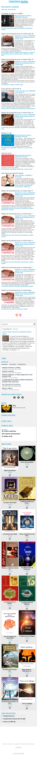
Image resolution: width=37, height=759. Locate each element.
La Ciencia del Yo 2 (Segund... (27, 603)
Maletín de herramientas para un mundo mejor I (16, 290)
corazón (21, 185)
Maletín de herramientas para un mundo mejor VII (17, 59)
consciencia (13, 108)
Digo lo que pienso (10, 470)
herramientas (21, 28)
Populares (12, 364)
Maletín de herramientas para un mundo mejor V (16, 214)
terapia (3, 149)
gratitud (17, 52)
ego (25, 185)
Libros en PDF (8, 722)
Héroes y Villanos (7, 388)
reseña (26, 147)
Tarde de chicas (6, 153)
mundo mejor (19, 84)
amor (16, 185)
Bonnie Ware (5, 52)
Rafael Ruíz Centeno (7, 209)
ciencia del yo (5, 108)
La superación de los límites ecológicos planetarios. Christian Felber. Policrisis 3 (17, 380)
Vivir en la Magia (27, 703)
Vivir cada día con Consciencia (11, 384)
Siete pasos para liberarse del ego (12, 173)
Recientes (4, 364)
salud (30, 147)
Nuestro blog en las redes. (19, 407)
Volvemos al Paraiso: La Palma (11, 367)
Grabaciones (7, 716)
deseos (12, 52)
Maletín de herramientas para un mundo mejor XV (17, 113)
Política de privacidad (18, 753)
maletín (12, 84)
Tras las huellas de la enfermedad (10, 637)
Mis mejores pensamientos (11, 434)
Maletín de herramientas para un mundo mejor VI (17, 191)
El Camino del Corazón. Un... (10, 670)
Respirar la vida (6, 133)
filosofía (3, 28)
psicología (32, 127)
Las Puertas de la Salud (10, 534)
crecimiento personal (7, 127)
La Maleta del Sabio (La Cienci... (27, 502)
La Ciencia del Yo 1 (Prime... (10, 602)
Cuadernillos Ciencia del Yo (12, 719)
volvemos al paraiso (8, 371)
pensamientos (31, 108)
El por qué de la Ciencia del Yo (11, 89)
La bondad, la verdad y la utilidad (12, 13)
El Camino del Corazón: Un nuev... (10, 702)
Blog (14, 405)
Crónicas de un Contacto (27, 636)
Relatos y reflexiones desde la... (10, 568)
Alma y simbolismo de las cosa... (27, 534)
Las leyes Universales (9, 502)
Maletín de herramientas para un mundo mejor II (16, 267)
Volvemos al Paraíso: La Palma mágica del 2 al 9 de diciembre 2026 (17, 375)
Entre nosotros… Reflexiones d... (27, 670)
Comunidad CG (7, 329)
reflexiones (26, 54)
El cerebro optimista (9, 431)
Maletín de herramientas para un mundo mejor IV (17, 241)
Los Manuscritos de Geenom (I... (27, 568)
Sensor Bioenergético (27, 462)
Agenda (3, 358)
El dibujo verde (7, 436)
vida (2, 129)
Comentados (22, 364)
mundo (3, 236)
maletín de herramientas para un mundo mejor (18, 53)
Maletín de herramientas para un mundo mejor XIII (17, 34)
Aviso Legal (18, 747)
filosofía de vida (11, 28)
